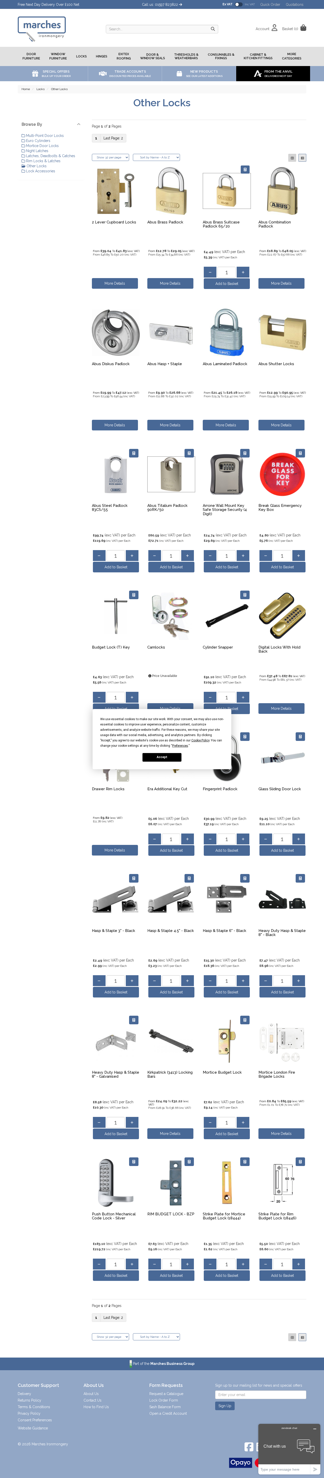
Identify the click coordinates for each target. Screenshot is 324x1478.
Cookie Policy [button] (200, 740)
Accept (162, 757)
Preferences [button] (180, 745)
